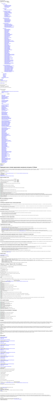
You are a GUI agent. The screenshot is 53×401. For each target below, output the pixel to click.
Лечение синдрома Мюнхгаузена (9, 57)
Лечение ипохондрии (7, 35)
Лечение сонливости (7, 59)
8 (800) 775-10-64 (5, 80)
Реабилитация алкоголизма (8, 26)
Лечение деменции (7, 38)
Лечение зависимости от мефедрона (9, 67)
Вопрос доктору (2, 389)
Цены (9, 91)
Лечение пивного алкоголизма (8, 25)
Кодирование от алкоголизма (5, 96)
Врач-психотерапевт (4, 137)
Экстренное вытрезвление (8, 5)
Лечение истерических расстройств (9, 40)
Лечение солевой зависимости (8, 66)
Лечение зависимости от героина (9, 68)
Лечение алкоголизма (5, 23)
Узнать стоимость (7, 1)
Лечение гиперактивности (5, 134)
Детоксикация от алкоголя (5, 100)
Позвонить (1, 165)
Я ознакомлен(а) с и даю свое (14, 382)
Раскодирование (7, 13)
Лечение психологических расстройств (9, 41)
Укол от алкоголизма (4, 110)
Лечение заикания (7, 45)
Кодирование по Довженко (8, 16)
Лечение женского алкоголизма (8, 24)
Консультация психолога (5, 159)
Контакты (17, 91)
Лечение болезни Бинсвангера (8, 49)
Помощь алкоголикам (7, 21)
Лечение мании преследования (8, 34)
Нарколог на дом (4, 111)
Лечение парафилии (4, 155)
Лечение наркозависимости (6, 65)
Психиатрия (4, 28)
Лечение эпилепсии (4, 139)
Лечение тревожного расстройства (9, 60)
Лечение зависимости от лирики (6, 123)
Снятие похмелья (7, 7)
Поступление (4, 73)
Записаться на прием (3, 344)
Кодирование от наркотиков (8, 71)
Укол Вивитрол (6, 15)
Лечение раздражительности (5, 153)
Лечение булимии (7, 30)
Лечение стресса (7, 31)
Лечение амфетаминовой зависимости (6, 120)
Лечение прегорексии (7, 46)
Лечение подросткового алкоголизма (6, 118)
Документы (14, 91)
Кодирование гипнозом (5, 108)
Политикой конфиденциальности (10, 382)
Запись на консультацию (17, 280)
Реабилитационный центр (8, 20)
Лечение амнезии (7, 50)
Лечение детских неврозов (8, 37)
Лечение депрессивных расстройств (9, 63)
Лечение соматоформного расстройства (9, 54)
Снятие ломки (5, 8)
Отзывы (3, 92)
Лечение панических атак (8, 39)
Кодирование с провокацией (5, 106)
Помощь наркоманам (4, 113)
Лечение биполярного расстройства (6, 135)
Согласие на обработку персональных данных (22, 382)
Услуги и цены (3, 3)
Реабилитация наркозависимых (8, 70)
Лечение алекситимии (7, 51)
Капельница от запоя (7, 6)
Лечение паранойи (4, 141)
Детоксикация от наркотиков (8, 9)
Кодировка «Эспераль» (7, 11)
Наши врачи (4, 75)
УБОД (2, 103)
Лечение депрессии (7, 44)
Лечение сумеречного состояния (9, 58)
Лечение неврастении (7, 36)
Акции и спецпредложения (5, 77)
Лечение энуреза (4, 136)
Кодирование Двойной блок (8, 12)
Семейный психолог (7, 53)
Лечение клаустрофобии (8, 29)
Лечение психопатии (4, 132)
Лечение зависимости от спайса (8, 69)
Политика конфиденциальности (4, 386)
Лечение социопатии (7, 55)
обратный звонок (6, 389)
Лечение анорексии (4, 130)
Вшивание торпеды (7, 14)
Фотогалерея (4, 74)
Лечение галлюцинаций (8, 43)
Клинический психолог (7, 61)
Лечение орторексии (4, 144)
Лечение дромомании (7, 48)
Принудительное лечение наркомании (6, 126)
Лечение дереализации (4, 146)
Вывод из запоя (5, 4)
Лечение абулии (7, 52)
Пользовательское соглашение (4, 385)
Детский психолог (7, 62)
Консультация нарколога (8, 19)
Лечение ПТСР (6, 32)
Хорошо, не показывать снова (4, 399)
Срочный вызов (2, 1)
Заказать (18, 181)
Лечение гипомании (7, 33)
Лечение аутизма (7, 42)
